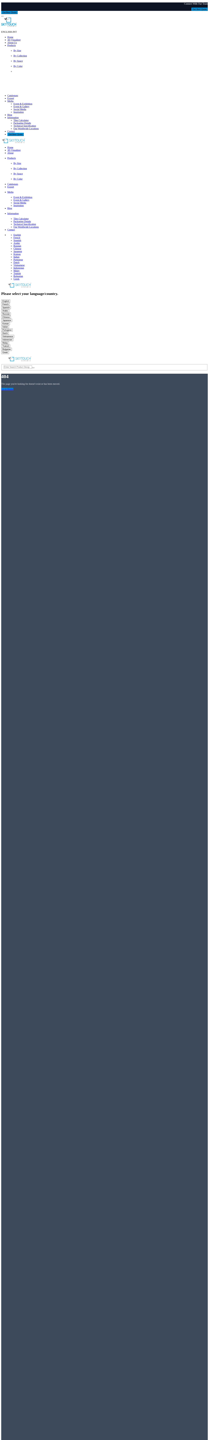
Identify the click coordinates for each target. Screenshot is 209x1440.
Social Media (19, 109)
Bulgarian (18, 276)
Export (10, 98)
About (10, 153)
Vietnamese (19, 265)
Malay (16, 270)
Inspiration (18, 112)
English (17, 235)
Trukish (17, 273)
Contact (11, 131)
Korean (17, 254)
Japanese (17, 251)
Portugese (18, 259)
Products (11, 45)
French (16, 237)
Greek (16, 279)
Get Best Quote (200, 9)
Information (13, 117)
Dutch (16, 262)
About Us (12, 42)
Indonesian (18, 268)
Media (10, 101)
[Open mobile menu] (2, 16)
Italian (16, 257)
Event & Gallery (21, 106)
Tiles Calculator (21, 120)
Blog (9, 114)
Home (10, 37)
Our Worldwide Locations (26, 128)
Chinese (17, 248)
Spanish (17, 240)
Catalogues (12, 95)
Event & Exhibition (22, 103)
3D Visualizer (14, 40)
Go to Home (7, 389)
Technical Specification (24, 126)
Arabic (16, 243)
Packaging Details (22, 123)
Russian (17, 246)
